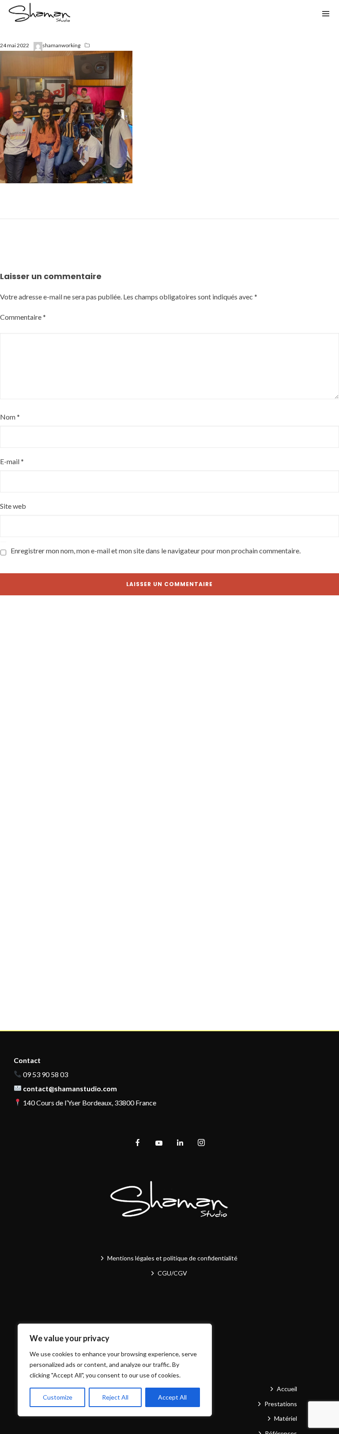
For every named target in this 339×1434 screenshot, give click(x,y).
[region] (115, 1370)
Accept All (172, 1397)
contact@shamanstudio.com (70, 1088)
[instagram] (201, 1143)
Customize (57, 1397)
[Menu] (326, 13)
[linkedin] (180, 1143)
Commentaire (23, 317)
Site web (13, 506)
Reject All (115, 1397)
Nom (10, 416)
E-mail (12, 461)
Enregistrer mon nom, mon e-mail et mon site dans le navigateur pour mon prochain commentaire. (156, 550)
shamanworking (61, 45)
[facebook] (138, 1143)
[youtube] (158, 1146)
